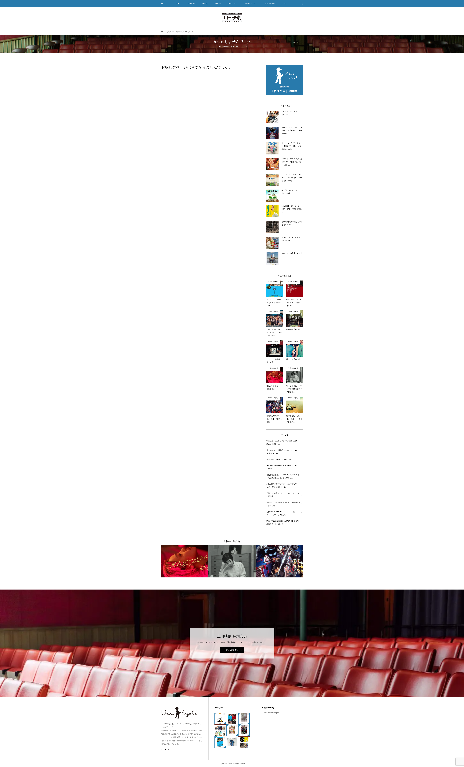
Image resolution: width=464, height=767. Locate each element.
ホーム (178, 3)
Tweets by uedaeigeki (270, 712)
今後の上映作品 (232, 541)
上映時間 (204, 3)
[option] (184, 561)
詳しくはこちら (232, 650)
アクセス (284, 3)
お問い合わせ (269, 3)
